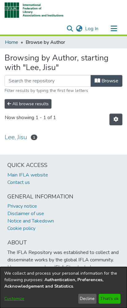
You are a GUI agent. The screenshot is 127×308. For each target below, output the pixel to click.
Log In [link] (92, 28)
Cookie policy (21, 228)
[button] (34, 10)
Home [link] (11, 42)
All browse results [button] (30, 104)
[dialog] (63, 287)
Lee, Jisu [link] (16, 137)
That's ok (109, 299)
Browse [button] (109, 80)
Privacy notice (22, 206)
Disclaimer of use (25, 213)
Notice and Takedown (30, 221)
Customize (14, 299)
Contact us (18, 182)
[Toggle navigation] (113, 29)
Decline (87, 299)
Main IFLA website (27, 175)
